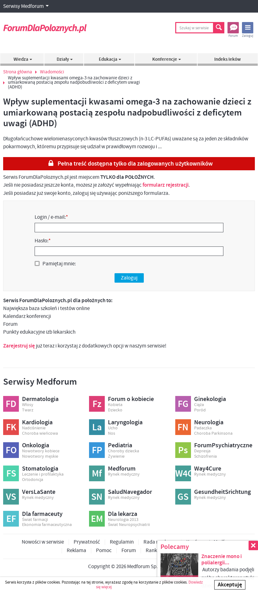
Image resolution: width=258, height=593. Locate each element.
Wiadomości (52, 72)
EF (11, 519)
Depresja (202, 451)
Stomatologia (40, 469)
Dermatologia (40, 399)
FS (11, 473)
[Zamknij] (253, 545)
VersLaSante (38, 492)
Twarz (27, 410)
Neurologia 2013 (123, 519)
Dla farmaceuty (42, 514)
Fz (97, 404)
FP (97, 450)
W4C (183, 473)
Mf (97, 473)
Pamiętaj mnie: (59, 263)
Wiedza (21, 59)
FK (11, 427)
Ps (183, 450)
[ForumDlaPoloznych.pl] (45, 27)
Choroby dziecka (123, 451)
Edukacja (108, 59)
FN (182, 427)
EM (97, 519)
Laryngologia (125, 422)
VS (11, 497)
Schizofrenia (205, 456)
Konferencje (164, 59)
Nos (111, 433)
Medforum (122, 469)
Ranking (155, 550)
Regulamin (122, 542)
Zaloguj (129, 277)
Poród (200, 410)
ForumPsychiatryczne (223, 445)
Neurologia (208, 422)
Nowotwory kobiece (40, 451)
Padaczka (203, 428)
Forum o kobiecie (131, 399)
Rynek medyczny (124, 474)
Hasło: (43, 240)
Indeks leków (227, 59)
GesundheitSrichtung (222, 492)
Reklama (76, 550)
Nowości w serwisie (43, 542)
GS (182, 497)
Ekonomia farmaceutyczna (47, 525)
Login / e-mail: (51, 217)
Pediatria (120, 445)
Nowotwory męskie (40, 456)
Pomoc (104, 550)
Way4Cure (207, 469)
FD (11, 404)
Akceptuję (230, 585)
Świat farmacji (35, 519)
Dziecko (115, 410)
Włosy (27, 405)
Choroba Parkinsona (213, 433)
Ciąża (199, 405)
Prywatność (87, 542)
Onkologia (35, 445)
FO (11, 450)
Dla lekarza (122, 514)
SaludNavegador (130, 492)
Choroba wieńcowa (40, 433)
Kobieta (115, 405)
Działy (63, 59)
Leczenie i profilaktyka (43, 474)
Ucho (113, 428)
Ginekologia (210, 399)
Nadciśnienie (34, 428)
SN (97, 497)
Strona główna (17, 72)
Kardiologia (37, 422)
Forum (128, 550)
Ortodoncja (32, 480)
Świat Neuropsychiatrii (129, 525)
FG (183, 404)
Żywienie (116, 456)
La (97, 427)
